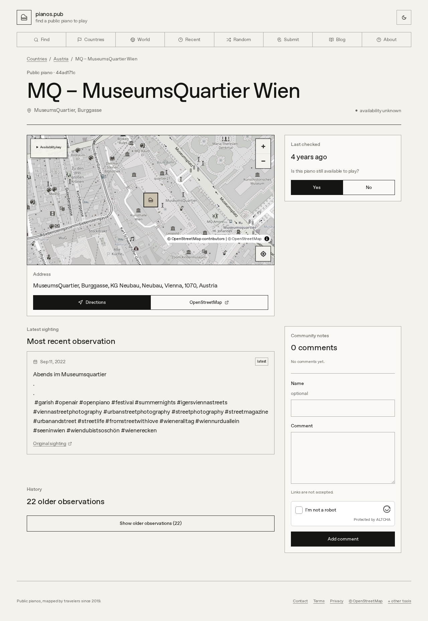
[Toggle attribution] (267, 239)
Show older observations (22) (151, 523)
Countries (37, 58)
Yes (317, 187)
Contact (300, 601)
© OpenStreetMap (244, 238)
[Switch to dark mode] (404, 17)
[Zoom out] (263, 161)
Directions (96, 302)
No (369, 187)
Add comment (343, 539)
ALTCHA (383, 519)
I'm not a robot (320, 509)
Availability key (50, 147)
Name (299, 388)
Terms (319, 601)
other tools (401, 601)
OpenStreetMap (206, 302)
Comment (302, 425)
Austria (61, 58)
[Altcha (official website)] (387, 510)
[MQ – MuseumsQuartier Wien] (150, 200)
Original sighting (49, 443)
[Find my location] (263, 253)
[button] (150, 200)
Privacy (336, 601)
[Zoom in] (263, 146)
